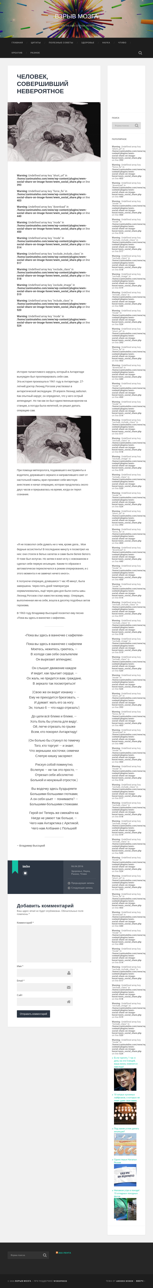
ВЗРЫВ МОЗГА (76, 15)
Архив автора (25, 873)
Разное (35, 52)
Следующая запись (82, 887)
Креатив (17, 52)
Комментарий (25, 923)
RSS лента (65, 1252)
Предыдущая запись (82, 883)
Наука (106, 42)
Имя (20, 966)
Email (21, 981)
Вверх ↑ (140, 1281)
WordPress (60, 1281)
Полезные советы (61, 42)
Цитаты (36, 42)
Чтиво (122, 42)
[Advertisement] (54, 348)
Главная (17, 42)
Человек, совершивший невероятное (42, 83)
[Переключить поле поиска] (140, 53)
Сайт (19, 995)
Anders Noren (124, 1281)
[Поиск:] (126, 125)
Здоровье (87, 42)
